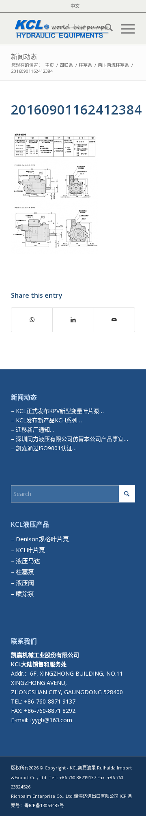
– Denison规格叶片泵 (40, 539)
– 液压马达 (25, 561)
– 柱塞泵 (22, 572)
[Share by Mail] (114, 319)
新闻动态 (24, 56)
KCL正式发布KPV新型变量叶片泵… (59, 411)
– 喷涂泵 (22, 593)
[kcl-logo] (60, 29)
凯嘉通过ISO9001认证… (45, 448)
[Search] (105, 29)
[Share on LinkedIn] (73, 319)
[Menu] (124, 29)
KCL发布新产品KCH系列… (49, 420)
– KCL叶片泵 (28, 550)
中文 (75, 6)
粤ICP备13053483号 (44, 805)
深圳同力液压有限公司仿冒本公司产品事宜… (71, 439)
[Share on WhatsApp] (31, 319)
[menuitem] (75, 6)
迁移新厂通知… (35, 429)
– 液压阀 (22, 583)
